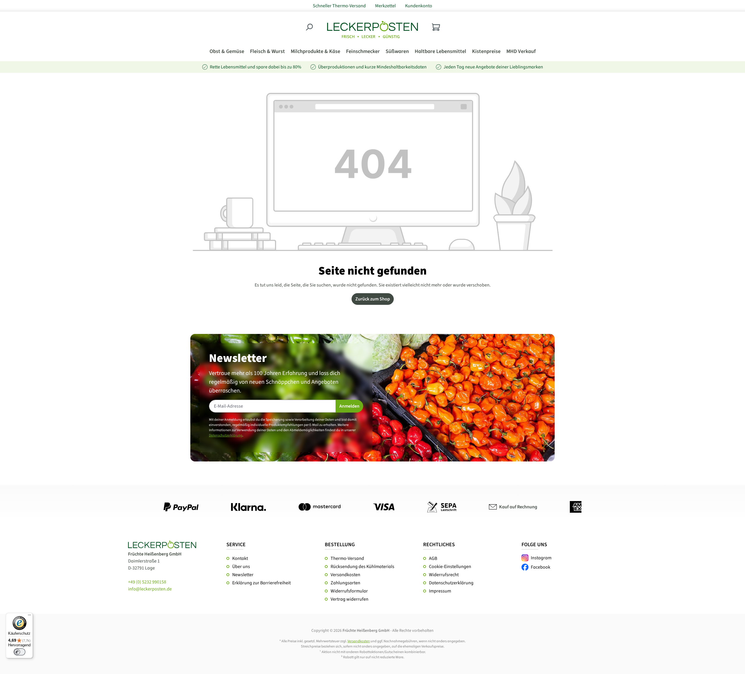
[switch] (19, 651)
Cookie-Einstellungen (450, 566)
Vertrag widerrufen (349, 599)
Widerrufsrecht (444, 575)
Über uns (241, 566)
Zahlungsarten (345, 583)
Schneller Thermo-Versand (339, 6)
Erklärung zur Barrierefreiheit (261, 583)
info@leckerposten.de (150, 589)
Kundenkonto (418, 6)
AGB (433, 558)
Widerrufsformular (349, 591)
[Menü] (29, 616)
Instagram (541, 558)
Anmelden (349, 406)
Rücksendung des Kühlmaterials (362, 566)
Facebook (540, 567)
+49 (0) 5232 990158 (147, 582)
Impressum (440, 591)
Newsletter (242, 575)
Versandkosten (345, 575)
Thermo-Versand (347, 558)
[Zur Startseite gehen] (372, 29)
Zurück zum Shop (372, 299)
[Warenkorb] (436, 27)
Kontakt (240, 558)
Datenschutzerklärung (225, 435)
